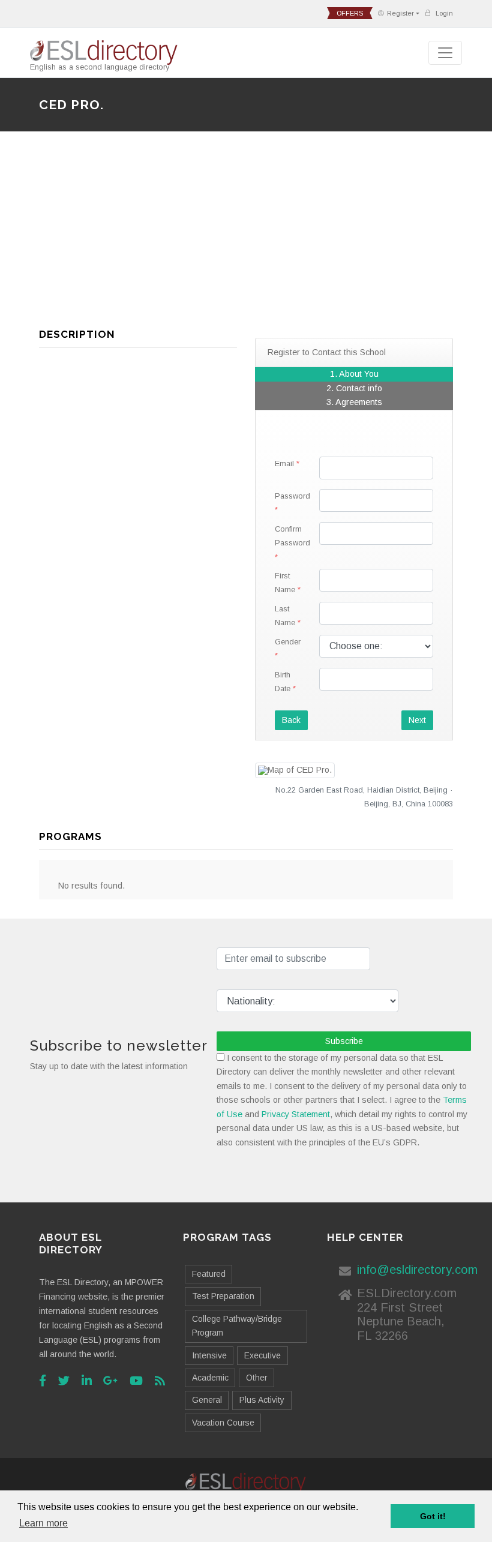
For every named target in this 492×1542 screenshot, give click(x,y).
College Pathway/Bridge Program (237, 1325)
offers (350, 13)
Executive (262, 1355)
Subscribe (344, 1041)
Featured (209, 1274)
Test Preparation (223, 1296)
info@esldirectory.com (417, 1269)
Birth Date (282, 681)
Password (292, 495)
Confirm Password (292, 535)
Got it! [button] (433, 1516)
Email (284, 463)
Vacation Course (223, 1422)
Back (291, 720)
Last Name (285, 615)
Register (400, 13)
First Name (285, 582)
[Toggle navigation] (445, 53)
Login (443, 13)
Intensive (209, 1355)
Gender (288, 641)
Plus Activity (261, 1400)
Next (417, 720)
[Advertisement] (246, 235)
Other (256, 1377)
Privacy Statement (296, 1114)
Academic (210, 1377)
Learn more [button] (43, 1523)
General (207, 1400)
